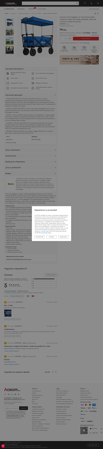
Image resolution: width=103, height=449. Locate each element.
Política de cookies (46, 232)
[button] (3, 446)
